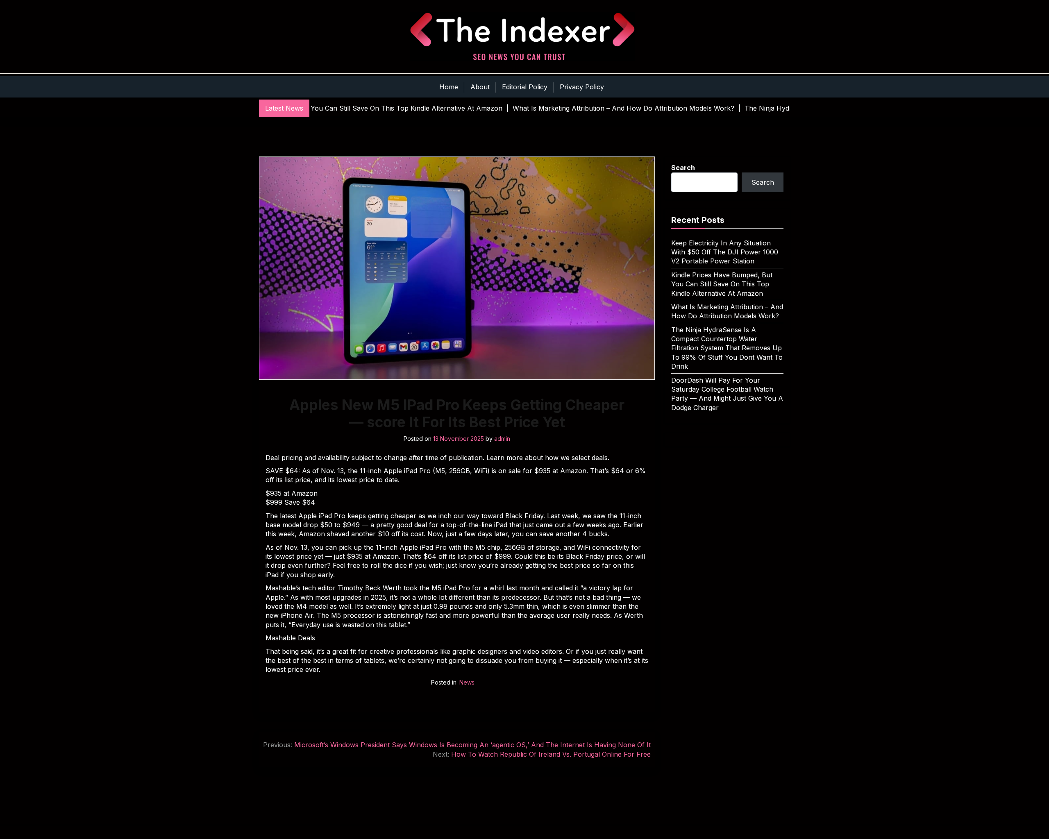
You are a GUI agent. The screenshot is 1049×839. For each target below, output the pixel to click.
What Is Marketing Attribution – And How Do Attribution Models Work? (727, 311)
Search (683, 167)
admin (502, 438)
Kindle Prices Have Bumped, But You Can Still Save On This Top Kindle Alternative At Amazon (721, 284)
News (467, 682)
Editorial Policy (524, 87)
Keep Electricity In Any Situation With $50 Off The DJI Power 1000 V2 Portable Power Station (724, 252)
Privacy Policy (582, 87)
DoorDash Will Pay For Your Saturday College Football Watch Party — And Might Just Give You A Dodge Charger (727, 394)
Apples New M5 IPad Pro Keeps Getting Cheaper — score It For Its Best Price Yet (456, 413)
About (480, 87)
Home (448, 87)
